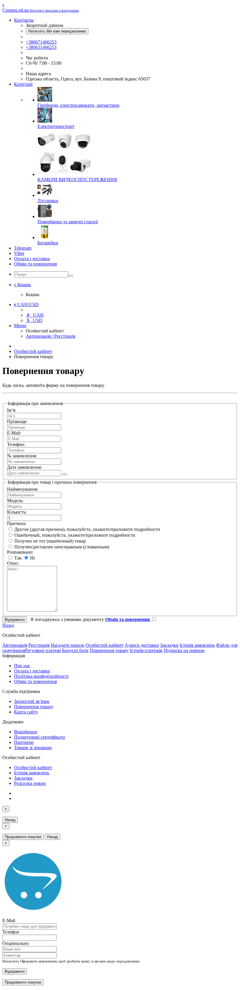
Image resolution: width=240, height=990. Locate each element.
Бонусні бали (75, 650)
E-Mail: (14, 432)
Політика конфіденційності (41, 676)
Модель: (15, 500)
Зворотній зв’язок (31, 701)
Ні (32, 557)
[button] (22, 284)
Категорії (23, 84)
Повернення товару (109, 650)
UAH (35, 315)
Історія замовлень (197, 645)
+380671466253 (41, 42)
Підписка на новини (184, 650)
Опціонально (15, 943)
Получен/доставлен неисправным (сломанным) (61, 546)
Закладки (169, 645)
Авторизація (14, 645)
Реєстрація (38, 645)
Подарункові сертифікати (39, 737)
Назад (8, 625)
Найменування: (22, 489)
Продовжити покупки (23, 837)
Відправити (15, 971)
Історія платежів (146, 650)
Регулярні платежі (43, 650)
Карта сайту (26, 711)
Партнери (24, 742)
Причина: (16, 523)
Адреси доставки (142, 645)
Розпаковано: (20, 552)
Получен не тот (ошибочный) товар (49, 540)
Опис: (13, 563)
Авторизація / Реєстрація (50, 336)
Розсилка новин (30, 783)
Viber (19, 253)
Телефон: (16, 444)
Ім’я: (11, 410)
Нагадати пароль (67, 645)
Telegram (22, 248)
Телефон (10, 931)
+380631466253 (41, 47)
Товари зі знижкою (33, 747)
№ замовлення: (22, 455)
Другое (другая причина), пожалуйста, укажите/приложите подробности (86, 529)
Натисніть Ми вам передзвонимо (57, 31)
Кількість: (17, 511)
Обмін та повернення (35, 263)
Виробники (25, 731)
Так (17, 557)
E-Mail (8, 920)
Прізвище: (17, 421)
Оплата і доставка (32, 258)
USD (34, 320)
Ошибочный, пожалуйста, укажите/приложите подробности (74, 535)
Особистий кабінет (33, 351)
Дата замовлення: (24, 467)
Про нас (22, 665)
